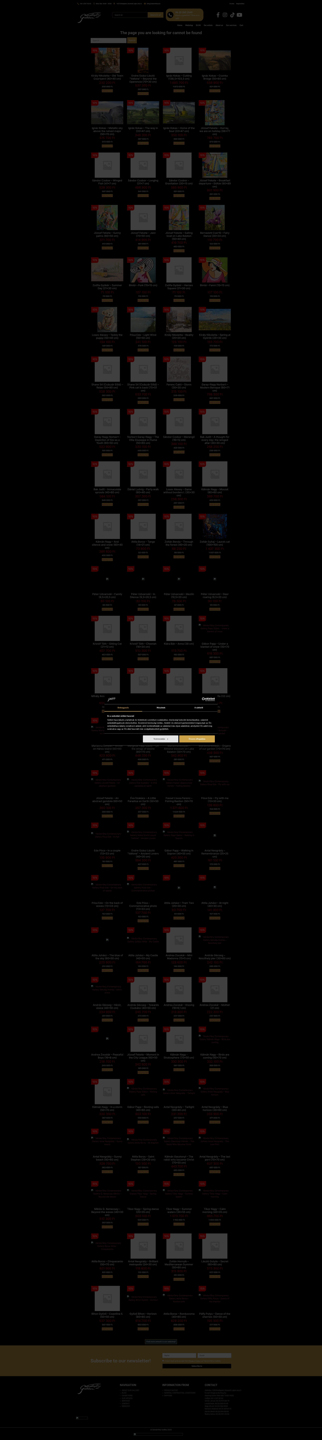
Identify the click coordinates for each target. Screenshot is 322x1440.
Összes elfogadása (197, 739)
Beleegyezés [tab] (123, 708)
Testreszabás (159, 739)
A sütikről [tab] (198, 708)
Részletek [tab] (161, 708)
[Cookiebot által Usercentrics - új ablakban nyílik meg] (204, 699)
